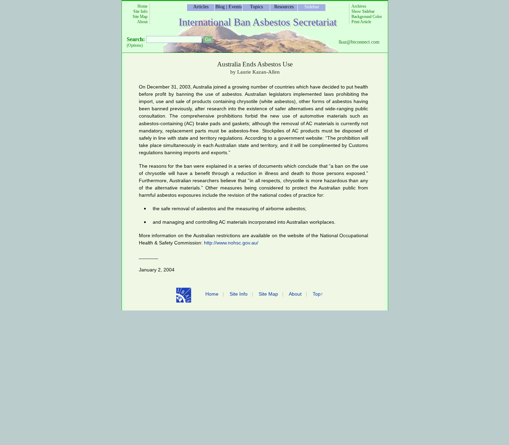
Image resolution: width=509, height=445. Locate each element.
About (142, 21)
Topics (256, 6)
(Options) (135, 45)
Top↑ (318, 294)
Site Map (140, 16)
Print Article (361, 21)
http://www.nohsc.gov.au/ (231, 242)
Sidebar (311, 6)
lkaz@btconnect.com (359, 42)
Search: (136, 39)
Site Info (140, 11)
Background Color (366, 16)
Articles (200, 6)
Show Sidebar (363, 11)
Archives (358, 6)
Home (142, 6)
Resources (284, 6)
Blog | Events (228, 6)
